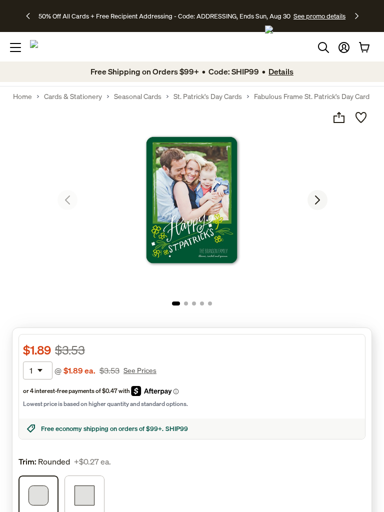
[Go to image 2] (186, 304)
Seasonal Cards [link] (138, 96)
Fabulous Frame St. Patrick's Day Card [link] (312, 96)
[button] (344, 47)
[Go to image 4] (202, 304)
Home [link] (22, 96)
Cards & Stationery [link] (73, 96)
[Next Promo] (356, 16)
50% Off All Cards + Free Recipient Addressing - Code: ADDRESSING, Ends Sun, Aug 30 (164, 16)
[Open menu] (15, 47)
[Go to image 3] (194, 304)
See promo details (320, 16)
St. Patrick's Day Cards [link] (208, 96)
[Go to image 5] (210, 304)
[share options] (339, 117)
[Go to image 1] (176, 304)
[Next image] (318, 200)
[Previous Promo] (31, 16)
